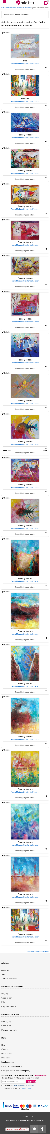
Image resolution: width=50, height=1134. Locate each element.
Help (3, 1045)
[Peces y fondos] (25, 122)
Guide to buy (6, 998)
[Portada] (25, 85)
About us (5, 970)
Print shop (5, 1058)
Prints (3, 1002)
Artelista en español (9, 979)
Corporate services (9, 1006)
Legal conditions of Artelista (23, 1085)
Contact (4, 1049)
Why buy (4, 994)
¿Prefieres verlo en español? (38, 952)
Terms (29, 1088)
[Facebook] (42, 1129)
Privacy (24, 1088)
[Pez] (25, 46)
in (32, 1116)
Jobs (3, 974)
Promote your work (9, 1030)
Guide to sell (6, 1026)
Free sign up (6, 1021)
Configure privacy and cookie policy (15, 1071)
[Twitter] (34, 1129)
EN (18, 1116)
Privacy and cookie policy (11, 1066)
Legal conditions (7, 1062)
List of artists (6, 1053)
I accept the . (19, 1085)
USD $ (25, 1116)
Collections (27, 8)
